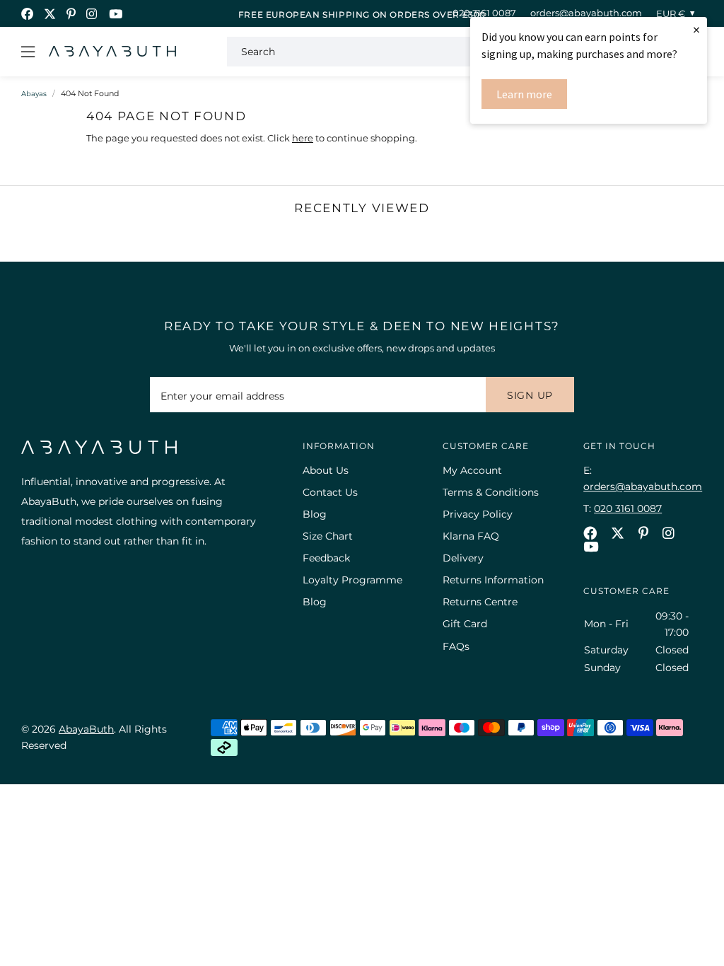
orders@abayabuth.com (586, 12)
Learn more (524, 94)
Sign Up (530, 395)
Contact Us (330, 492)
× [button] (696, 29)
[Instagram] (92, 14)
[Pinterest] (71, 14)
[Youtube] (115, 14)
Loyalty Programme (352, 580)
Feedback (326, 558)
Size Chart (328, 536)
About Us (326, 470)
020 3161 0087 (484, 12)
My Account (472, 470)
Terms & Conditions (491, 492)
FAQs (456, 646)
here (302, 138)
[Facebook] (27, 14)
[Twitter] (50, 14)
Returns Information (493, 580)
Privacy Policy (478, 514)
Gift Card (465, 623)
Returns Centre (480, 601)
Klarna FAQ (471, 536)
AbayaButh (112, 51)
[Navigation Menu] (28, 51)
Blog (315, 514)
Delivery (463, 558)
